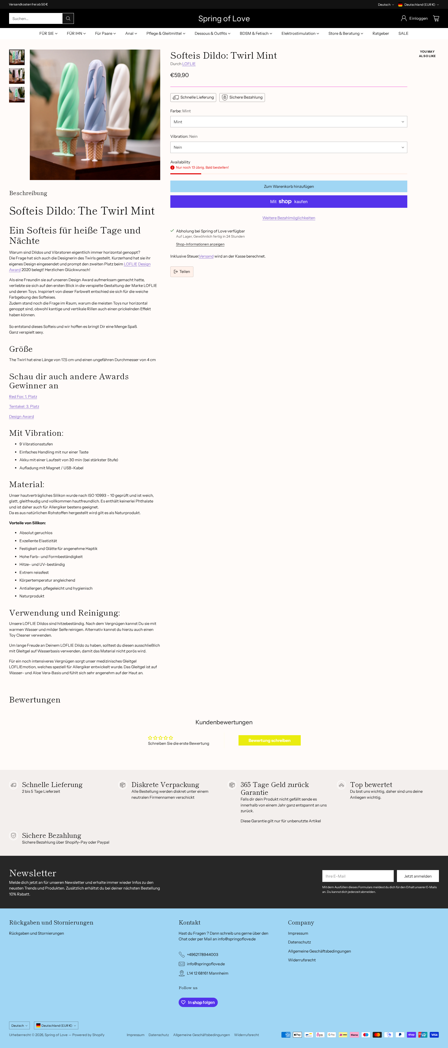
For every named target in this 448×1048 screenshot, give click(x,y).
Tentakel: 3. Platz (24, 406)
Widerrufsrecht (302, 959)
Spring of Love (56, 1035)
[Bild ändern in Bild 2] (17, 76)
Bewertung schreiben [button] (270, 740)
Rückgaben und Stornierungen (36, 933)
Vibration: (184, 136)
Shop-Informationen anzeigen (200, 244)
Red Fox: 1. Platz (23, 396)
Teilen (184, 271)
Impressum (298, 933)
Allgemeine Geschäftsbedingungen (319, 951)
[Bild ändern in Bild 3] (17, 94)
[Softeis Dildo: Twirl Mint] (95, 115)
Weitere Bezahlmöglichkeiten (288, 217)
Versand (206, 256)
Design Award (21, 416)
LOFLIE (130, 263)
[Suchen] (68, 18)
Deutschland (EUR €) (419, 4)
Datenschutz (299, 942)
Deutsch (384, 4)
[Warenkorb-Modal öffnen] (436, 18)
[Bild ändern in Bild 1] (17, 57)
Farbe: (180, 110)
